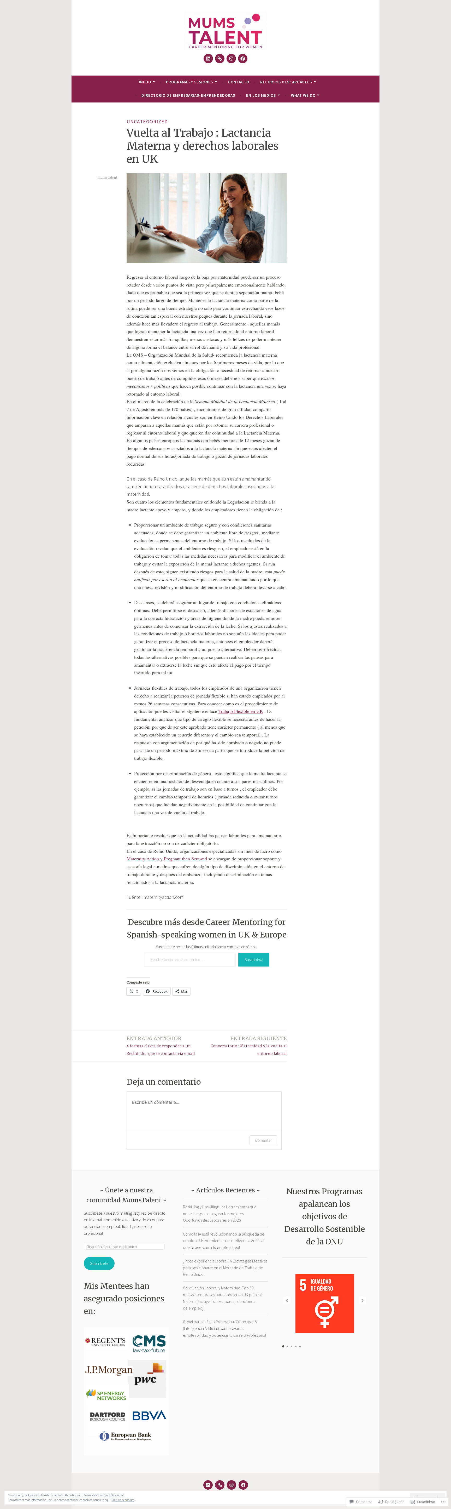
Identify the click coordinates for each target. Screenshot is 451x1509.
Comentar (263, 1140)
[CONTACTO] (219, 1485)
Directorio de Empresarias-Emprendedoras (188, 95)
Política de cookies (123, 1500)
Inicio (145, 81)
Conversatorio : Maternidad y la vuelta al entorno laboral (249, 1045)
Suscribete (99, 1263)
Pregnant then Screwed (185, 858)
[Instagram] (231, 58)
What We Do (303, 95)
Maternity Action (143, 858)
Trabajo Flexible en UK (240, 711)
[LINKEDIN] (208, 1485)
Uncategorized (147, 121)
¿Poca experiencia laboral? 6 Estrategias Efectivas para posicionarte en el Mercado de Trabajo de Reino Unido (225, 1267)
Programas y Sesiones (189, 81)
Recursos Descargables (286, 81)
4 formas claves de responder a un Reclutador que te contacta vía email (161, 1045)
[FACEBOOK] (243, 1485)
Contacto (238, 81)
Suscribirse (254, 959)
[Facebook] (242, 58)
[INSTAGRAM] (231, 1485)
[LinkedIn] (208, 58)
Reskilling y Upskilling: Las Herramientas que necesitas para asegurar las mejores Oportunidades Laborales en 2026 (220, 1213)
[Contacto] (219, 58)
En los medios (261, 95)
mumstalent (107, 177)
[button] (362, 1300)
